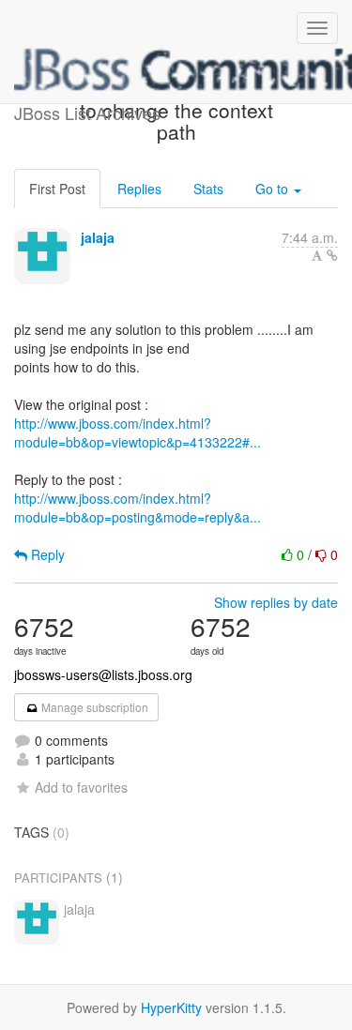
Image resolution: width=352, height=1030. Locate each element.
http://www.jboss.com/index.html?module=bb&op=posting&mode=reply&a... (137, 507)
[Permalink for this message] (332, 255)
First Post (57, 188)
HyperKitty (171, 1007)
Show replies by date (276, 602)
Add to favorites (81, 787)
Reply (46, 554)
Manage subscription (93, 707)
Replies (139, 188)
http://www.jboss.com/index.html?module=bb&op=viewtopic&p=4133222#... (137, 432)
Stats (208, 188)
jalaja (98, 237)
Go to (273, 188)
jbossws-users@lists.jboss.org (103, 674)
